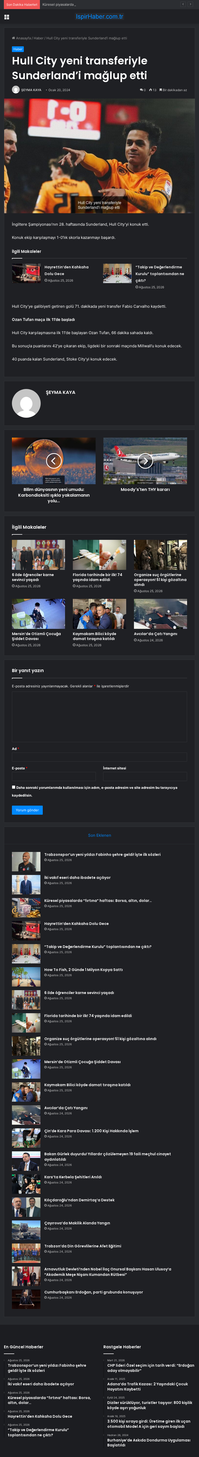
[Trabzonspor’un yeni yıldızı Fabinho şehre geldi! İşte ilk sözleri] (26, 861)
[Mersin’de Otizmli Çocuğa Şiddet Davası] (38, 614)
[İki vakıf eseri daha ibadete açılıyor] (26, 884)
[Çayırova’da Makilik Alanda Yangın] (26, 1230)
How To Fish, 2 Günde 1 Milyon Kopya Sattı (83, 969)
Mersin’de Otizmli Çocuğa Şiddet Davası (36, 636)
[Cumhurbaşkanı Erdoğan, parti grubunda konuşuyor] (26, 1299)
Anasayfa (23, 38)
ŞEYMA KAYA (31, 90)
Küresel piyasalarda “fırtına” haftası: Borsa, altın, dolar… (86, 4)
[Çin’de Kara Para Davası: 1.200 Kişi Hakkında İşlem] (26, 1138)
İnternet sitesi (114, 768)
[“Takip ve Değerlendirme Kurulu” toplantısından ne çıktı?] (117, 273)
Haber (39, 38)
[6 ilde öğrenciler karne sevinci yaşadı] (38, 555)
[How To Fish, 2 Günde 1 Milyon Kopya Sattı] (26, 977)
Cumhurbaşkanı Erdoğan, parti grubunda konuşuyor (93, 1292)
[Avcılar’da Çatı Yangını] (160, 614)
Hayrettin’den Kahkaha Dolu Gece (76, 923)
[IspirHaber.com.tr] (99, 16)
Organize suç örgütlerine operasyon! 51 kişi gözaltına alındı (160, 579)
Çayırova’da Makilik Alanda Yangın (77, 1223)
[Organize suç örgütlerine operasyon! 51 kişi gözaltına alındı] (160, 555)
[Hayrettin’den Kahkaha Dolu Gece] (26, 273)
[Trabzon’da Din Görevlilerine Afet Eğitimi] (26, 1253)
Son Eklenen (99, 835)
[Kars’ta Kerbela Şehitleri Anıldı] (26, 1184)
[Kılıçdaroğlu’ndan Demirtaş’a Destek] (26, 1207)
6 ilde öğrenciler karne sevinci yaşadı (33, 577)
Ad (15, 749)
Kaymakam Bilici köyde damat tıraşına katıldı (94, 636)
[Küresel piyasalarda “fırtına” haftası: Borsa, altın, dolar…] (26, 907)
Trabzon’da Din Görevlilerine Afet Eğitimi (82, 1246)
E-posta (19, 768)
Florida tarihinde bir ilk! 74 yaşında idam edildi (97, 577)
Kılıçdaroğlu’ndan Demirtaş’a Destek (79, 1200)
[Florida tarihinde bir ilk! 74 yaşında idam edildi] (99, 555)
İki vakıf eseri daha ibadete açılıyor (77, 877)
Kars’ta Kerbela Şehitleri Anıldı (73, 1177)
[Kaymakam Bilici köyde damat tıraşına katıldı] (99, 614)
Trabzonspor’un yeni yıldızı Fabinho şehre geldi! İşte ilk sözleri (102, 854)
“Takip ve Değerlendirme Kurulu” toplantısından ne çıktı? (160, 273)
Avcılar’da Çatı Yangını (155, 633)
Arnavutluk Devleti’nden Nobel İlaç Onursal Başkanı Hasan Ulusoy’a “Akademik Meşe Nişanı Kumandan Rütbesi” (107, 1272)
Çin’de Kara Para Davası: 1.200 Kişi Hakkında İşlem (91, 1131)
